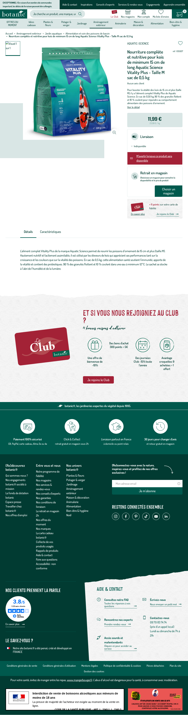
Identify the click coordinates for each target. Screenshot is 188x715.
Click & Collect (72, 439)
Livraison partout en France (116, 439)
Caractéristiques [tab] (50, 232)
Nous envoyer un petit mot (163, 604)
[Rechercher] (80, 14)
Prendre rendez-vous (115, 624)
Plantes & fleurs (75, 475)
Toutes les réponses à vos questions (117, 605)
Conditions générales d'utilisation (59, 665)
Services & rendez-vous (130, 4)
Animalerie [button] (120, 23)
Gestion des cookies (94, 671)
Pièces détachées (155, 665)
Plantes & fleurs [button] (48, 23)
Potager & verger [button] (66, 23)
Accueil (9, 33)
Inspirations (87, 4)
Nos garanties (43, 498)
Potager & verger (75, 480)
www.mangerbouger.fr (79, 680)
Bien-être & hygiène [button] (176, 23)
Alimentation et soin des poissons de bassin (88, 33)
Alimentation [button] (157, 23)
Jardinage (71, 484)
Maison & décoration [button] (138, 23)
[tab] (28, 232)
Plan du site (175, 665)
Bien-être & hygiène (77, 511)
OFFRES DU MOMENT (12, 23)
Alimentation (73, 506)
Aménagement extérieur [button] (100, 23)
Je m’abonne (147, 491)
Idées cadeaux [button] (31, 23)
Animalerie (72, 502)
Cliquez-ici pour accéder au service (118, 647)
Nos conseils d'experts (48, 493)
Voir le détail (133, 107)
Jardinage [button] (82, 23)
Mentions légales (89, 665)
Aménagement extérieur (29, 33)
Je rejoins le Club (165, 213)
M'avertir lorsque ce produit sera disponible (154, 158)
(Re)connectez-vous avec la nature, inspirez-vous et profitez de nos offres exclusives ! (135, 468)
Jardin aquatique (53, 33)
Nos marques (43, 528)
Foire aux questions (46, 559)
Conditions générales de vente (22, 665)
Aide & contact (69, 4)
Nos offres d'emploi (16, 515)
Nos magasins (43, 480)
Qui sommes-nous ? (17, 475)
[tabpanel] (94, 260)
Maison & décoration (77, 497)
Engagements (153, 4)
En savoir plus (138, 213)
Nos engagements (15, 480)
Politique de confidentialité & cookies (122, 665)
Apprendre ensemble (174, 4)
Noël (68, 515)
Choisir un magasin (168, 191)
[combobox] (54, 14)
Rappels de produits (47, 550)
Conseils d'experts (105, 4)
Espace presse (13, 502)
